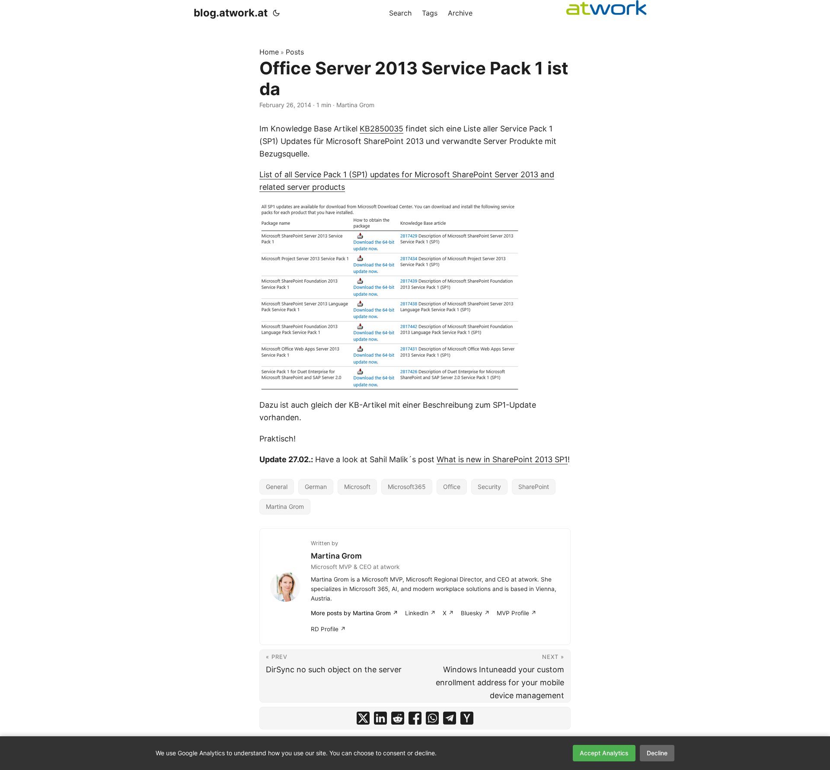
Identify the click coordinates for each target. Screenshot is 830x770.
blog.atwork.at (231, 12)
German (316, 486)
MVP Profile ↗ (516, 613)
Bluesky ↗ (475, 613)
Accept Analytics (604, 753)
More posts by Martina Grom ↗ (354, 613)
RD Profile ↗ (328, 629)
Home (269, 52)
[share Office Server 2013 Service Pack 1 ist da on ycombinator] (466, 718)
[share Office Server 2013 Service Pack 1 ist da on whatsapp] (432, 718)
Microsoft (357, 486)
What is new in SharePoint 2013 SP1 (502, 459)
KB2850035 (381, 128)
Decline (657, 753)
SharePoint (533, 486)
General (276, 486)
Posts (295, 52)
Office (451, 486)
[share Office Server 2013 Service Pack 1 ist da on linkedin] (380, 718)
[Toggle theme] (276, 13)
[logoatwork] (606, 7)
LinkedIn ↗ (420, 613)
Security (489, 486)
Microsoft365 (407, 486)
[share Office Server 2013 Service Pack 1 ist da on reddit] (397, 718)
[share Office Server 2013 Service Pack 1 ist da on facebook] (415, 718)
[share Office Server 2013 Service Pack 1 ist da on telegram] (449, 718)
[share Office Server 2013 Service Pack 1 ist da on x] (363, 718)
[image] (415, 296)
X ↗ (448, 613)
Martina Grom (285, 506)
